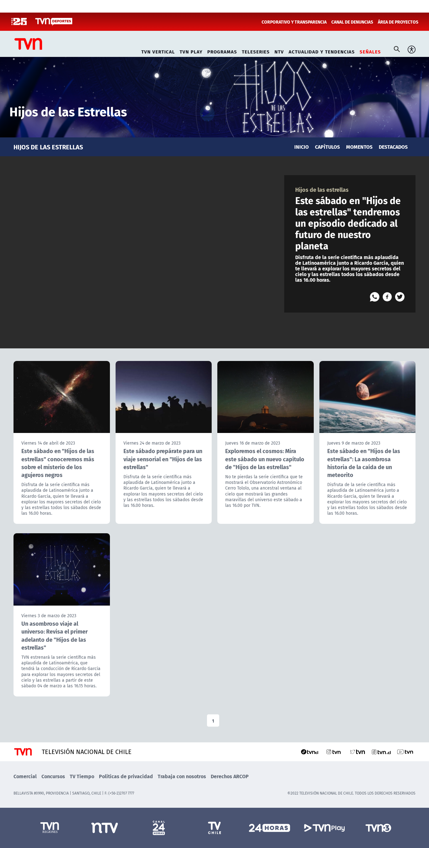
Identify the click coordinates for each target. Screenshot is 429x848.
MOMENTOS (359, 147)
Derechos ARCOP (230, 776)
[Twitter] (400, 297)
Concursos (53, 776)
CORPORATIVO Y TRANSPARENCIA (294, 21)
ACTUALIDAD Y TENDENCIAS (322, 51)
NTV (279, 51)
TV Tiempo (82, 776)
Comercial (25, 776)
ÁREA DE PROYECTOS (398, 21)
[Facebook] (387, 297)
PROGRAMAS (222, 51)
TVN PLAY (191, 51)
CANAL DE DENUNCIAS (352, 21)
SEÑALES (370, 51)
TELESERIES (256, 51)
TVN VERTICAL (158, 51)
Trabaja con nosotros (182, 776)
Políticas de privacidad (126, 776)
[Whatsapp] (374, 297)
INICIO (301, 147)
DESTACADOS (393, 147)
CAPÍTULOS (327, 147)
